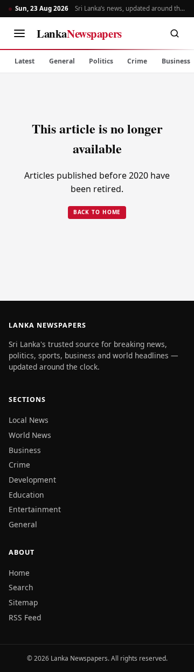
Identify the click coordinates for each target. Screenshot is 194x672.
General (62, 61)
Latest (24, 61)
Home (19, 573)
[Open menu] (19, 33)
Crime (137, 61)
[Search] (174, 33)
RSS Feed (25, 617)
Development (32, 480)
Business (25, 450)
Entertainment (35, 509)
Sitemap (23, 602)
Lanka (79, 33)
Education (26, 495)
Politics (101, 61)
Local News (28, 420)
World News (30, 435)
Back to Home (97, 212)
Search (21, 587)
